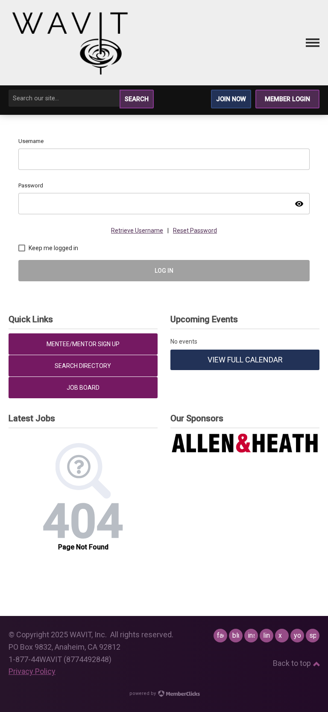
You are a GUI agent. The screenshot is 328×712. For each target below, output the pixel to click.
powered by (143, 693)
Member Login (287, 99)
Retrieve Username (137, 230)
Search (137, 99)
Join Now (231, 99)
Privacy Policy (32, 671)
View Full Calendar (245, 359)
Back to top (293, 663)
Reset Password (195, 230)
